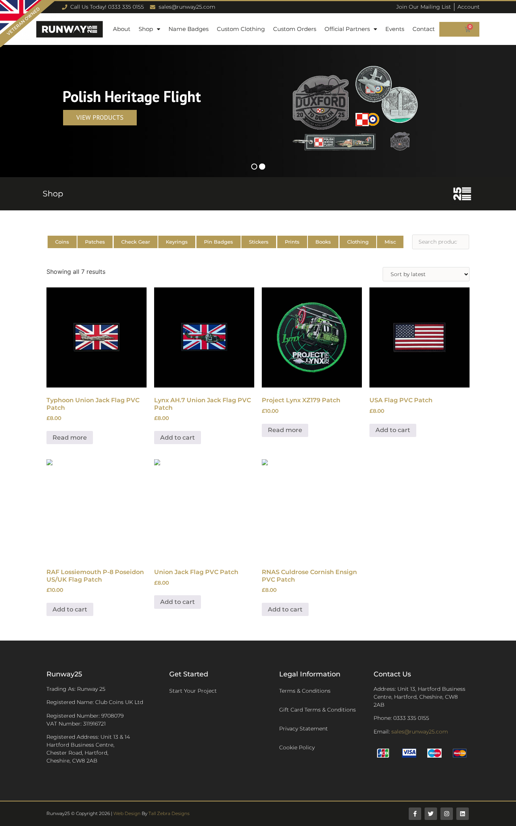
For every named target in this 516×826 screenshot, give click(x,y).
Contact (423, 28)
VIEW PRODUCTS (100, 117)
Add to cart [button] (177, 437)
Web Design (127, 813)
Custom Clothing (241, 28)
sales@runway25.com (419, 731)
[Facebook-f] (415, 813)
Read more (70, 437)
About (121, 28)
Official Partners (347, 28)
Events (394, 28)
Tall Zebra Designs (169, 813)
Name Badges (188, 28)
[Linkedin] (462, 813)
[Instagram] (446, 813)
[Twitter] (431, 813)
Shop (146, 28)
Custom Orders (294, 28)
